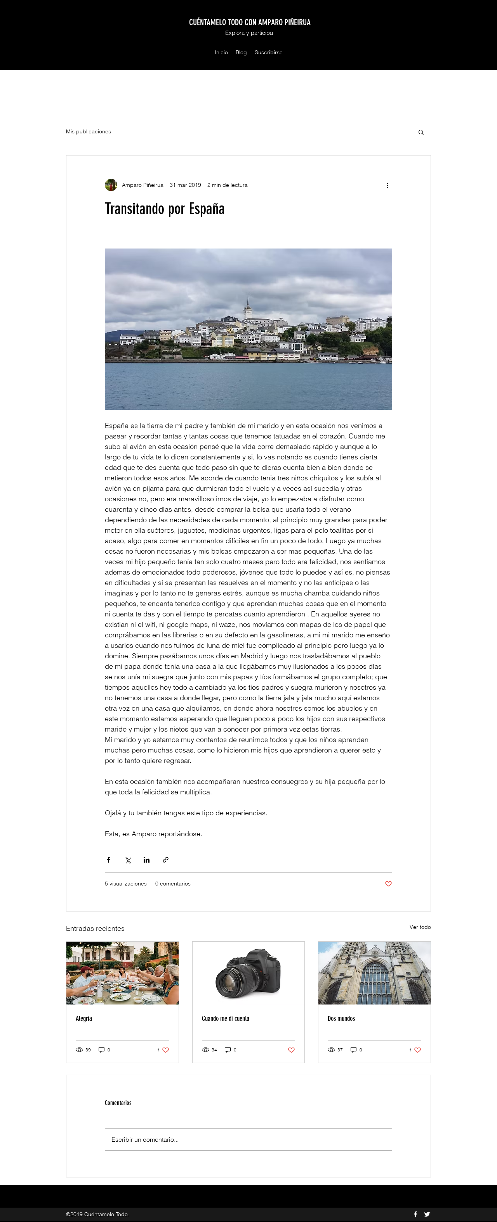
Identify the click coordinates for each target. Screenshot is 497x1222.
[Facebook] (415, 1214)
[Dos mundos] (374, 973)
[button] (421, 132)
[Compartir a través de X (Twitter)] (127, 859)
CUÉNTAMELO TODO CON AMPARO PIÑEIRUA (250, 22)
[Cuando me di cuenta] (249, 973)
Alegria (84, 1018)
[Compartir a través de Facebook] (108, 859)
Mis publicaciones (88, 131)
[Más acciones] (387, 185)
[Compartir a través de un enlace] (165, 859)
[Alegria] (122, 973)
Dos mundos (341, 1018)
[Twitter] (427, 1214)
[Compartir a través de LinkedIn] (146, 859)
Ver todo (420, 926)
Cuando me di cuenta (225, 1018)
